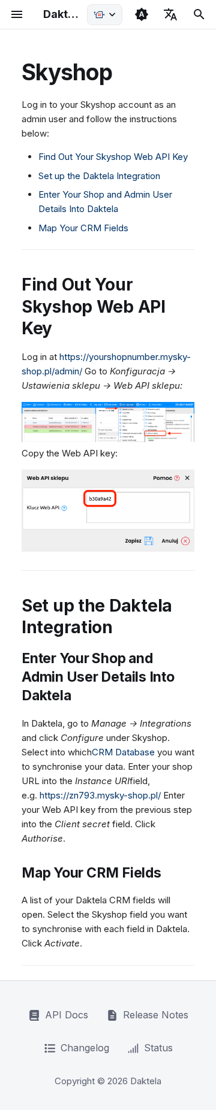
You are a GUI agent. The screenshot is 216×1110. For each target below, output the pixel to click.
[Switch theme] (142, 14)
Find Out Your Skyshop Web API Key (113, 156)
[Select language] (170, 14)
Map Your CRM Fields (83, 228)
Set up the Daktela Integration (99, 176)
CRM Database (123, 752)
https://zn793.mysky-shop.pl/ (100, 795)
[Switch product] (104, 14)
